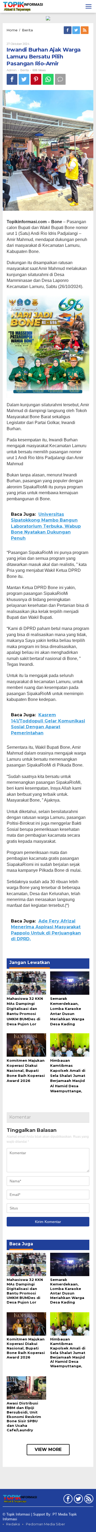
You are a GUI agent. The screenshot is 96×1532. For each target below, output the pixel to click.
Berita (24, 70)
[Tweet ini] (24, 79)
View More (48, 1449)
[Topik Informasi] (23, 6)
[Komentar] (60, 79)
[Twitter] (76, 30)
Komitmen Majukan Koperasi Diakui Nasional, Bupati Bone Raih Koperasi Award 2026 (26, 1070)
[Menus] (88, 6)
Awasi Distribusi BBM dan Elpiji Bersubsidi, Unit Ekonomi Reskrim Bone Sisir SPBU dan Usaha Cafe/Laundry (24, 1416)
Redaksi (13, 1524)
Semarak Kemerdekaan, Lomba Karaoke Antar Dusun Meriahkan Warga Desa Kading (67, 1290)
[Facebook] (68, 30)
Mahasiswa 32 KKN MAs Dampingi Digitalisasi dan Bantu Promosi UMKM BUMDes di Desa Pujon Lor (25, 1290)
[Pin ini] (36, 79)
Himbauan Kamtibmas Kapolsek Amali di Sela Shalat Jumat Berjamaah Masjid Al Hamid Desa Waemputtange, (67, 1075)
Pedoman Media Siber (45, 1524)
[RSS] (85, 30)
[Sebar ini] (12, 79)
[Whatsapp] (48, 79)
